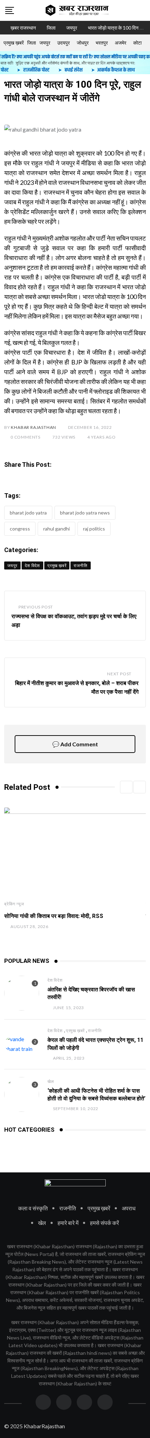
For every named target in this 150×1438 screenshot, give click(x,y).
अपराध (128, 1208)
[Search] (142, 10)
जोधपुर (83, 43)
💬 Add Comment (75, 744)
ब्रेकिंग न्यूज (14, 903)
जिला (31, 43)
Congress (20, 529)
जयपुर (44, 43)
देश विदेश (55, 980)
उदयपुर (63, 43)
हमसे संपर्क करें (104, 1222)
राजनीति (95, 1030)
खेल (50, 1081)
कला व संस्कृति (33, 1208)
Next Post (119, 673)
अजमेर (120, 43)
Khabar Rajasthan (33, 427)
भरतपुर (102, 43)
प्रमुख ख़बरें (13, 43)
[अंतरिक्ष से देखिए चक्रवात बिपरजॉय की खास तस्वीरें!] (21, 993)
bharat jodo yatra (28, 513)
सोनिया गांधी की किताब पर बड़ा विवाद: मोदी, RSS (53, 916)
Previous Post (35, 607)
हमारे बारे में (68, 1222)
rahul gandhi (56, 529)
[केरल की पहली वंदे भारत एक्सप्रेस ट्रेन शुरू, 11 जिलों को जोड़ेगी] (21, 1044)
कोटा (137, 43)
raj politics (94, 529)
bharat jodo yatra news (85, 513)
